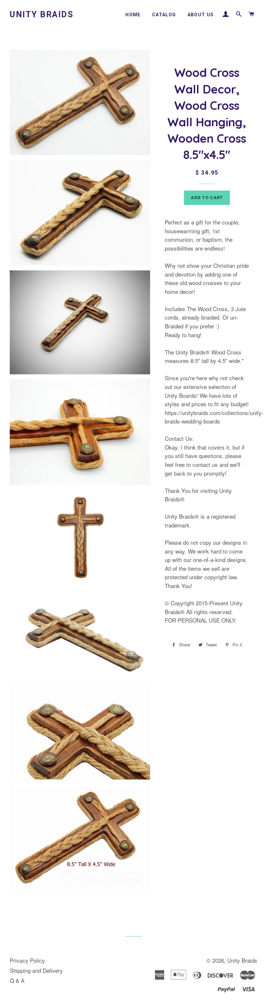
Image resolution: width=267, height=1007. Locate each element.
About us (201, 14)
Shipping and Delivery (36, 970)
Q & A (17, 980)
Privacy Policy (27, 960)
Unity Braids (41, 14)
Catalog (164, 14)
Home (133, 14)
